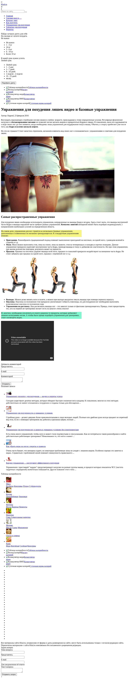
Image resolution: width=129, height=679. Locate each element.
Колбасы (9, 486)
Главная (9, 16)
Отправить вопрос (9, 674)
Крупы (9, 494)
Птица (26, 486)
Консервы (18, 486)
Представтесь (7, 366)
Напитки (10, 515)
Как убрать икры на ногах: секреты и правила (26, 446)
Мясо (8, 484)
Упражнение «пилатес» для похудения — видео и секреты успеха (34, 396)
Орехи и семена (13, 536)
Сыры (14, 527)
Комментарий (7, 376)
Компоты (23, 507)
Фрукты (9, 505)
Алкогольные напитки (20, 517)
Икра (8, 546)
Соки (8, 517)
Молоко (9, 525)
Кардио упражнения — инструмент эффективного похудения (32, 463)
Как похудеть (11, 23)
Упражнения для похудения (18, 25)
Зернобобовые (12, 496)
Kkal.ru (4, 4)
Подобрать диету (8, 83)
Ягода (8, 507)
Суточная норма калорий (40, 103)
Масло (9, 527)
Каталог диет (11, 20)
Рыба (8, 544)
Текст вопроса (7, 667)
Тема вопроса (7, 650)
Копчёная (15, 546)
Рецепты (9, 29)
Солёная (23, 546)
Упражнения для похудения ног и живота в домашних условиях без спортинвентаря (42, 430)
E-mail (3, 371)
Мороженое (23, 527)
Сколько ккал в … (14, 18)
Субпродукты (35, 486)
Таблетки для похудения (16, 27)
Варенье (15, 507)
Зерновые (23, 496)
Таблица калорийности (38, 87)
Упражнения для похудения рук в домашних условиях (29, 413)
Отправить (6, 384)
